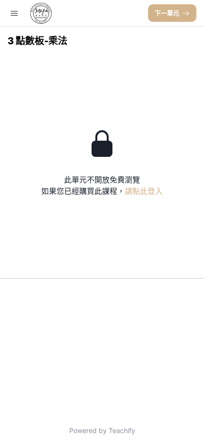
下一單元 (167, 13)
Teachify (122, 430)
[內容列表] (14, 13)
